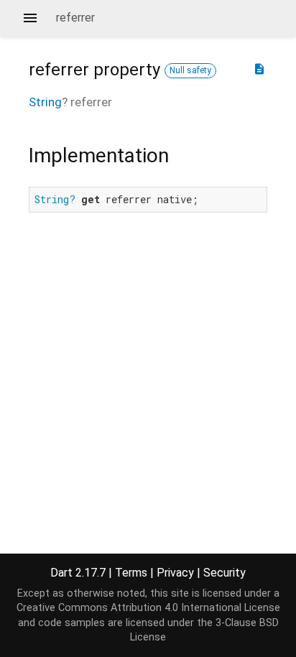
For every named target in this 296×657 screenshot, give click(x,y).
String (45, 102)
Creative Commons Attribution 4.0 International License (148, 608)
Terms (131, 572)
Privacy (175, 572)
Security (224, 572)
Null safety (190, 70)
